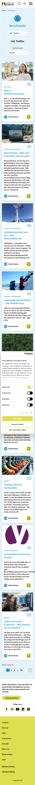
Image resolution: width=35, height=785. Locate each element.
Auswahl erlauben (17, 424)
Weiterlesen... (14, 117)
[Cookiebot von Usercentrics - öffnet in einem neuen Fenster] (25, 354)
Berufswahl (12, 10)
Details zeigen (24, 413)
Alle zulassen (17, 418)
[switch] (30, 393)
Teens (4, 10)
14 (21, 670)
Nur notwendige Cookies (17, 430)
